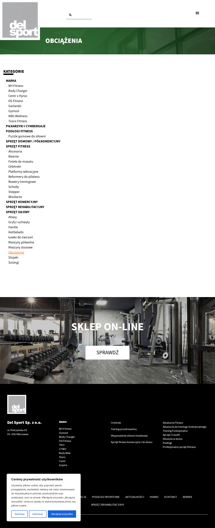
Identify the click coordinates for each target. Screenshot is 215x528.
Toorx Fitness (17, 121)
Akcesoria (15, 151)
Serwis (187, 496)
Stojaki (13, 257)
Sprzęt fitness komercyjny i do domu (131, 442)
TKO (61, 444)
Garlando (14, 106)
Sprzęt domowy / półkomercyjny (33, 141)
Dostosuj (19, 514)
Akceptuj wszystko (62, 514)
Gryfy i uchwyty (19, 222)
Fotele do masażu (20, 161)
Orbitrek (116, 422)
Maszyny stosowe (20, 247)
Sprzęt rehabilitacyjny (25, 207)
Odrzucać (37, 514)
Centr (62, 461)
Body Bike (65, 452)
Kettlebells (16, 232)
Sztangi (13, 262)
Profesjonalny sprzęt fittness (179, 446)
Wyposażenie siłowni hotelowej (129, 435)
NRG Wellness (17, 116)
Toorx (62, 456)
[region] (44, 497)
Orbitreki (14, 166)
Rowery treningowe (22, 181)
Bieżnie (13, 156)
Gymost (13, 111)
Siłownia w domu (172, 438)
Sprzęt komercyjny (22, 202)
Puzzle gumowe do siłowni (27, 136)
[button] (197, 13)
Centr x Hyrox (17, 96)
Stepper (14, 192)
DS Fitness (15, 101)
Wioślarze (15, 197)
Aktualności (134, 496)
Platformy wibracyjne (23, 171)
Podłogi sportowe (106, 496)
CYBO (62, 448)
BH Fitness (15, 85)
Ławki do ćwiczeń (20, 237)
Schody (13, 186)
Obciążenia (16, 252)
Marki (63, 422)
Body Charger (17, 91)
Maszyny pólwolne (21, 242)
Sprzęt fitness (18, 146)
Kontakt (170, 496)
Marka (11, 80)
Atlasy (12, 217)
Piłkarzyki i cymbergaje (26, 126)
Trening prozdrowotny (124, 429)
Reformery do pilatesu (24, 176)
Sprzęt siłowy (18, 212)
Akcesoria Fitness (173, 422)
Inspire (63, 465)
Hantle (13, 227)
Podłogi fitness (19, 131)
